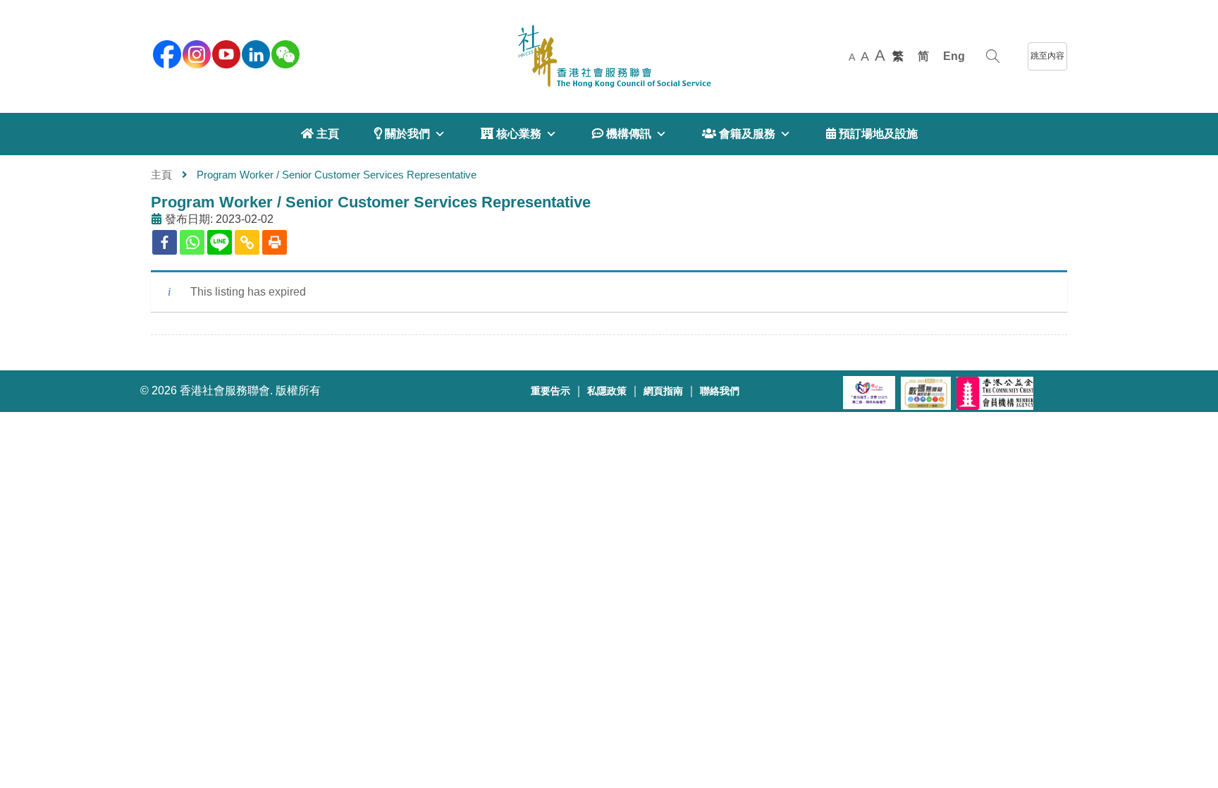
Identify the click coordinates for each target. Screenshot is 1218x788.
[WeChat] (284, 53)
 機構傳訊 (621, 134)
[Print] (274, 242)
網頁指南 (663, 391)
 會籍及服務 (738, 134)
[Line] (219, 242)
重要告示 (550, 391)
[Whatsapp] (192, 242)
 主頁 (320, 134)
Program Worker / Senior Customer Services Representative (371, 202)
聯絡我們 (719, 391)
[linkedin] (254, 53)
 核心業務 (511, 134)
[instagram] (195, 53)
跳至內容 (1047, 56)
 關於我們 (402, 134)
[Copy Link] (247, 242)
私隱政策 (607, 391)
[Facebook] (164, 242)
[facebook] (165, 53)
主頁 (161, 175)
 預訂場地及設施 (872, 134)
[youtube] (225, 53)
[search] (993, 56)
